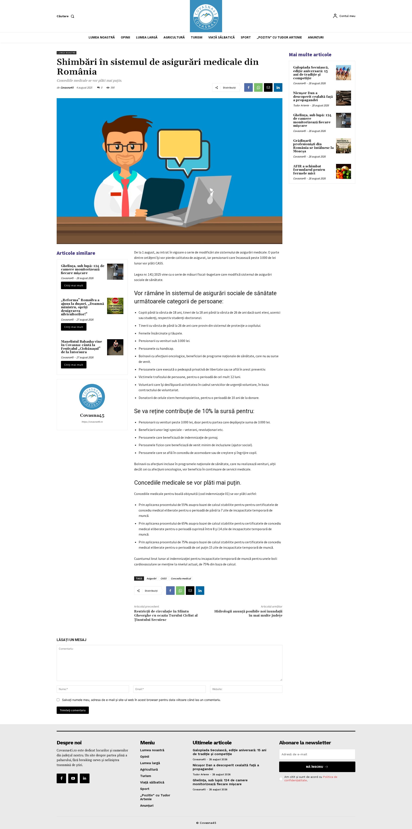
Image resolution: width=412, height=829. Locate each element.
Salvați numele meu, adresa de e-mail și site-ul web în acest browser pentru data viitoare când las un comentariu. (141, 700)
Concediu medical (181, 578)
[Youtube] (73, 778)
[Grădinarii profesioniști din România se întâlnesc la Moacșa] (343, 145)
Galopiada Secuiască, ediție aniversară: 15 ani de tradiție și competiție (311, 73)
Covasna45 (67, 87)
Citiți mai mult (73, 285)
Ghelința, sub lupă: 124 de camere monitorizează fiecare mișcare (82, 269)
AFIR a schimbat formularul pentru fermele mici (309, 170)
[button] (66, 16)
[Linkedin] (278, 87)
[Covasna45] (92, 397)
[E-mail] (268, 87)
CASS (164, 578)
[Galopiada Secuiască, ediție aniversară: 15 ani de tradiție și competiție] (343, 72)
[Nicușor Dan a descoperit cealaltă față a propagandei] (343, 98)
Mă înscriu (314, 766)
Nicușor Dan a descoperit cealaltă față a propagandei (313, 96)
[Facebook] (248, 87)
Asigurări (151, 578)
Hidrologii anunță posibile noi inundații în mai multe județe (248, 613)
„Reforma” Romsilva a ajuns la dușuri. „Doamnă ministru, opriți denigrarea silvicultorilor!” (82, 307)
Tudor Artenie (301, 105)
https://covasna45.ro (92, 421)
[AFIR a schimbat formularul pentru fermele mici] (343, 171)
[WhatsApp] (258, 87)
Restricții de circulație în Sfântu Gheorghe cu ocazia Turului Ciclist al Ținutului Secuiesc (166, 615)
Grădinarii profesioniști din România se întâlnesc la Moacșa (313, 146)
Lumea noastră (67, 52)
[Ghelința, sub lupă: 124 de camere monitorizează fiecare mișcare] (115, 272)
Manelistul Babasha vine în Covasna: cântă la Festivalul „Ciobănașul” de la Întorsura (81, 347)
